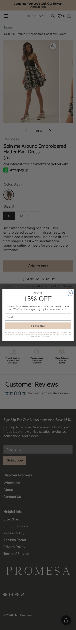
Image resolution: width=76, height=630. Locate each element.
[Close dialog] (70, 293)
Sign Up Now (38, 325)
